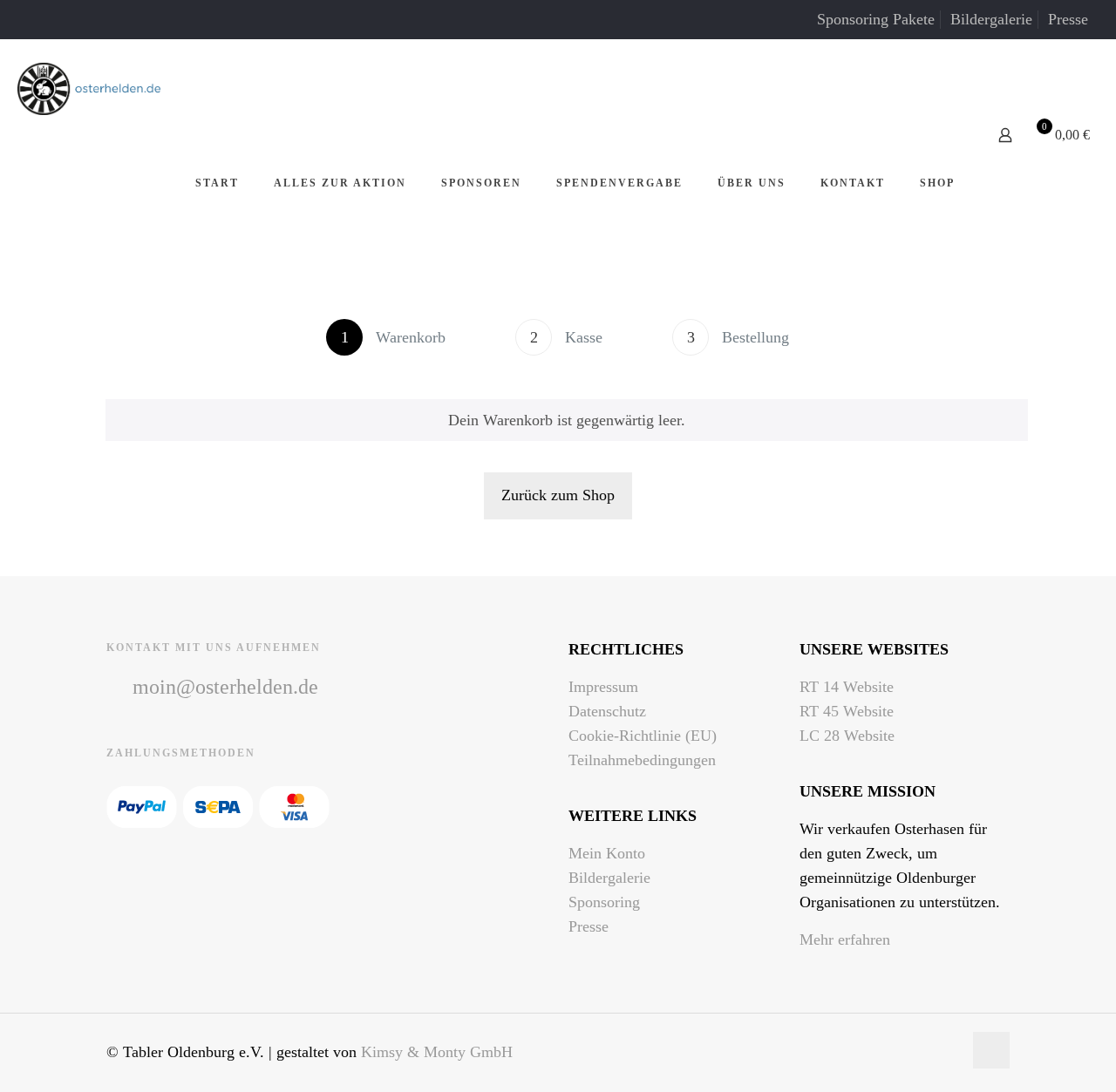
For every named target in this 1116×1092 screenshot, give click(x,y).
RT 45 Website (847, 711)
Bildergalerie (991, 19)
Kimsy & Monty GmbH (437, 1052)
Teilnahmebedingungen (642, 760)
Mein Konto (606, 853)
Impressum (603, 686)
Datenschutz (607, 711)
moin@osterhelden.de (225, 686)
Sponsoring (604, 902)
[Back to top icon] (991, 1050)
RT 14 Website (847, 686)
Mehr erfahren (845, 939)
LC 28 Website (847, 735)
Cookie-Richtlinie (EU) (642, 735)
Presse (1068, 19)
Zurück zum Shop (558, 495)
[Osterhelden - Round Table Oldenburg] (88, 87)
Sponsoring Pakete (876, 19)
